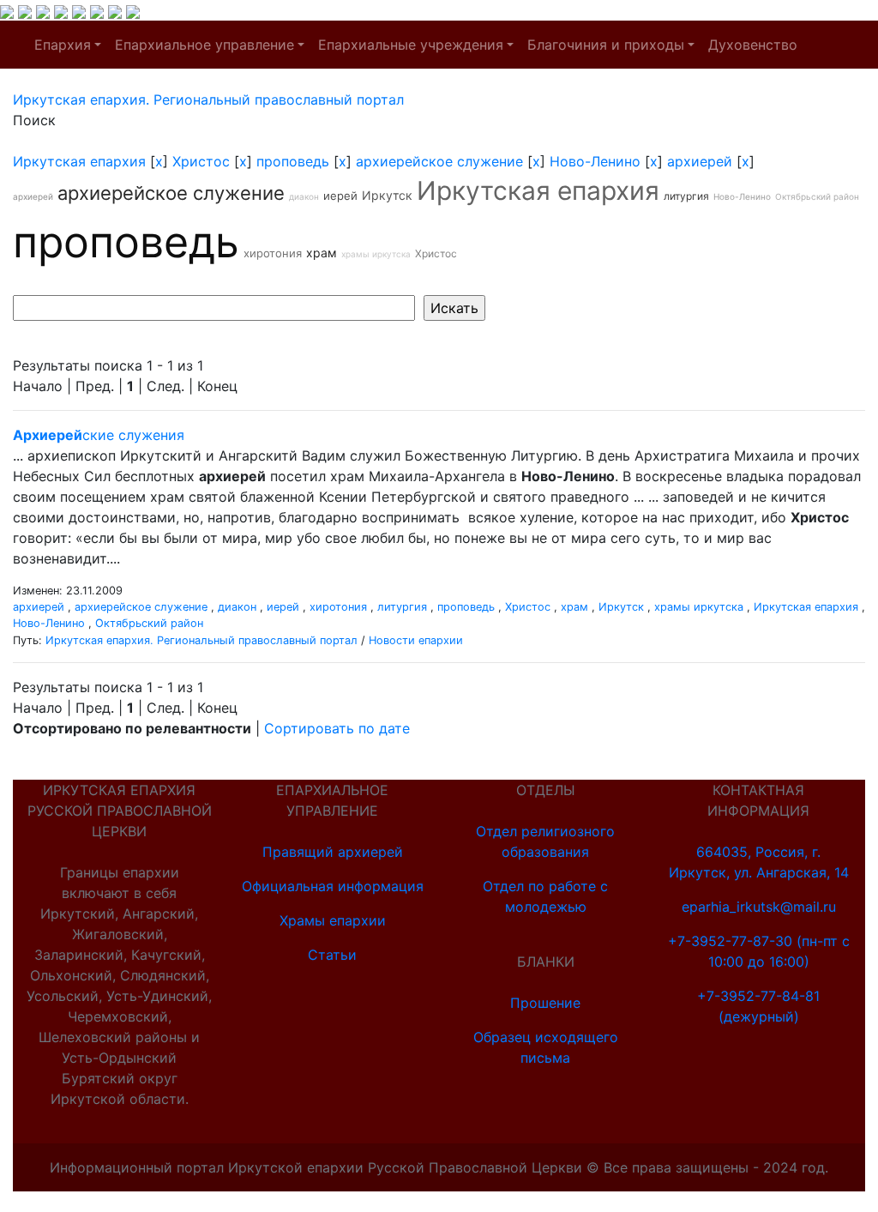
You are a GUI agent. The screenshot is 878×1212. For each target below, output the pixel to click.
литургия (686, 196)
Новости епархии (416, 640)
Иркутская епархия (79, 161)
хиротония (273, 253)
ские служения (98, 434)
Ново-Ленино (595, 161)
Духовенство (752, 44)
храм (321, 252)
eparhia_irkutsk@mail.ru (759, 906)
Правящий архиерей (332, 851)
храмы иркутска (376, 254)
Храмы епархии (333, 920)
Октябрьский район (817, 196)
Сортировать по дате (337, 728)
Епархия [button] (62, 44)
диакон (304, 196)
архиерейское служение (439, 161)
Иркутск (387, 195)
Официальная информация (333, 886)
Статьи (332, 954)
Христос (201, 161)
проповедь (292, 161)
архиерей (699, 161)
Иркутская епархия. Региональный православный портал (201, 640)
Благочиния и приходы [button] (605, 44)
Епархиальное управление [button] (204, 44)
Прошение (545, 1002)
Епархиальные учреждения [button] (410, 44)
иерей (340, 195)
